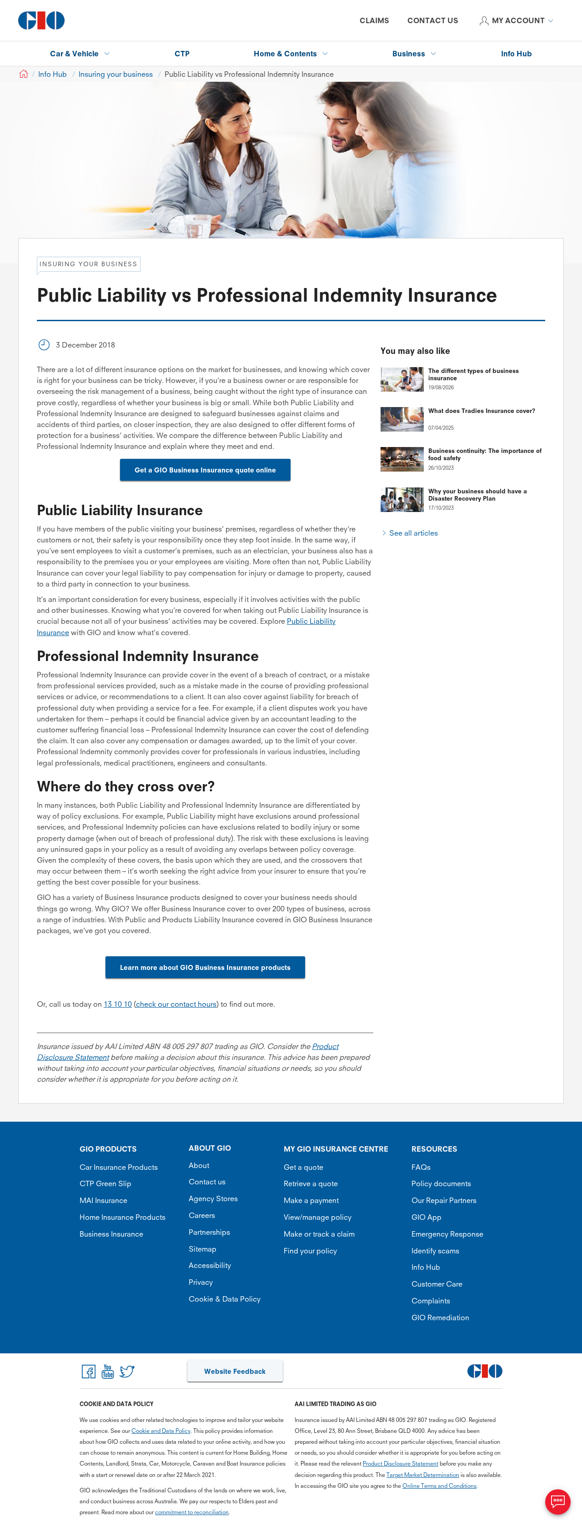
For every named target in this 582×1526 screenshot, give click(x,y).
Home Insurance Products (123, 1217)
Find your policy (310, 1250)
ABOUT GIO (210, 1148)
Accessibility (210, 1265)
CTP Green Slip (105, 1183)
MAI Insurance (103, 1200)
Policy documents (441, 1183)
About (199, 1165)
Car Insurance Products (119, 1167)
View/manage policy (317, 1217)
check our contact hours (176, 1004)
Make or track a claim (319, 1233)
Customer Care (436, 1283)
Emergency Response (447, 1233)
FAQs (421, 1167)
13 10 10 (118, 1004)
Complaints (430, 1300)
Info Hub (425, 1267)
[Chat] (557, 1501)
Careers (202, 1215)
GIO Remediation (440, 1317)
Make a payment (311, 1200)
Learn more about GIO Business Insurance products (205, 967)
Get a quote (303, 1167)
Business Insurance (111, 1233)
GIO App (426, 1217)
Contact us (207, 1181)
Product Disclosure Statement (400, 1463)
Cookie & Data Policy (225, 1298)
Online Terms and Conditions (439, 1485)
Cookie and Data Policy (161, 1430)
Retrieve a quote (311, 1183)
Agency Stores (213, 1198)
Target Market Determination (422, 1474)
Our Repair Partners (444, 1200)
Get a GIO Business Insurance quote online (205, 470)
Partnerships (209, 1232)
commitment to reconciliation (192, 1512)
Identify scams (435, 1250)
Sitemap (202, 1248)
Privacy (201, 1282)
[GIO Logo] (41, 20)
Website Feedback (235, 1371)
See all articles (413, 532)
